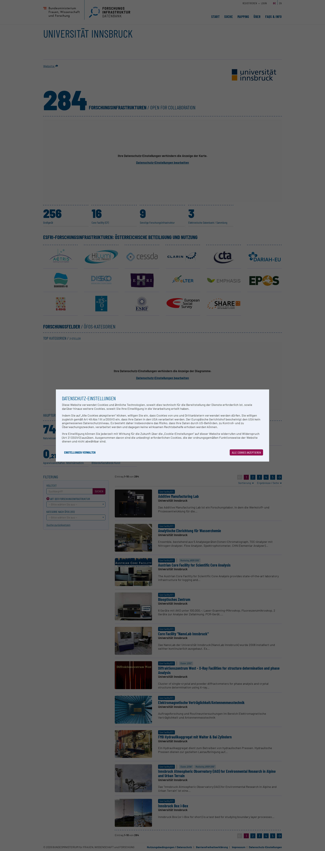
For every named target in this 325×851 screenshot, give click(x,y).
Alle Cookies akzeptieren (246, 452)
